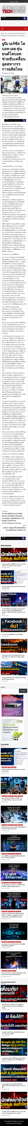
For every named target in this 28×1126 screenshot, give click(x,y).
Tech (3, 39)
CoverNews (9, 1123)
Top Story (7, 560)
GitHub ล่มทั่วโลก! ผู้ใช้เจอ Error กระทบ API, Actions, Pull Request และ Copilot (14, 564)
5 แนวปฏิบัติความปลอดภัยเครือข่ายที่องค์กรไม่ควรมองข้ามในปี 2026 (13, 856)
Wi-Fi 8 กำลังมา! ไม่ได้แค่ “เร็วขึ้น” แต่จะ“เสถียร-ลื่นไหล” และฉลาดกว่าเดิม (12, 799)
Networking (10, 796)
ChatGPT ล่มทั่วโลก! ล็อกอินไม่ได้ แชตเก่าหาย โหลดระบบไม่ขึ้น (13, 1033)
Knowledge (4, 582)
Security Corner (11, 853)
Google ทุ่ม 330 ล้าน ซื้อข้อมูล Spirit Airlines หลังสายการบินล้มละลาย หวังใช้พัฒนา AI (14, 1058)
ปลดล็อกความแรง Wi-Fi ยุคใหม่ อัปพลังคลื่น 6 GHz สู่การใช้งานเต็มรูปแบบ (14, 828)
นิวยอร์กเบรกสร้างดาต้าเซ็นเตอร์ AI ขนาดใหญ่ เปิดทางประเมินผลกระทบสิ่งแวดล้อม (13, 656)
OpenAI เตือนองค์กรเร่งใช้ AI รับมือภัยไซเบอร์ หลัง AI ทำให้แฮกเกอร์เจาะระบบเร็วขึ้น (13, 1085)
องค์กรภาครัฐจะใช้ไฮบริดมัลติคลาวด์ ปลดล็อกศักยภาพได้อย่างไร (14, 527)
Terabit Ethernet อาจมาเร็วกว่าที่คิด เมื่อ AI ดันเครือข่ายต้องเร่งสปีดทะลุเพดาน (13, 885)
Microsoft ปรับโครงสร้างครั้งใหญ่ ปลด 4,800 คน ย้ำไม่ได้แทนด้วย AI (14, 678)
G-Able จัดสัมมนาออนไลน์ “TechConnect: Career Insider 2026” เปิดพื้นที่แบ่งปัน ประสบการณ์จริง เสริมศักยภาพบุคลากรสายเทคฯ (13, 611)
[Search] (25, 28)
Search (3, 687)
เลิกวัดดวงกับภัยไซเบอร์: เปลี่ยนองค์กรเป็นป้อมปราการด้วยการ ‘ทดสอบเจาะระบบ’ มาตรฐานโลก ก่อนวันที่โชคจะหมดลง (13, 915)
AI (2, 882)
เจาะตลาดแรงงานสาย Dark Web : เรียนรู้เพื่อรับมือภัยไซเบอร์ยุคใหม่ (13, 944)
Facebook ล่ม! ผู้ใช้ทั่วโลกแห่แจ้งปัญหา (12, 634)
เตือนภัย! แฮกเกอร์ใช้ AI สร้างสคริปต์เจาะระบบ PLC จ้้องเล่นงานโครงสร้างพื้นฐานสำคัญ (13, 1006)
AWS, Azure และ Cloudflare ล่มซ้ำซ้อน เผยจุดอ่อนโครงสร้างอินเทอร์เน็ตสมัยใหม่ (14, 973)
